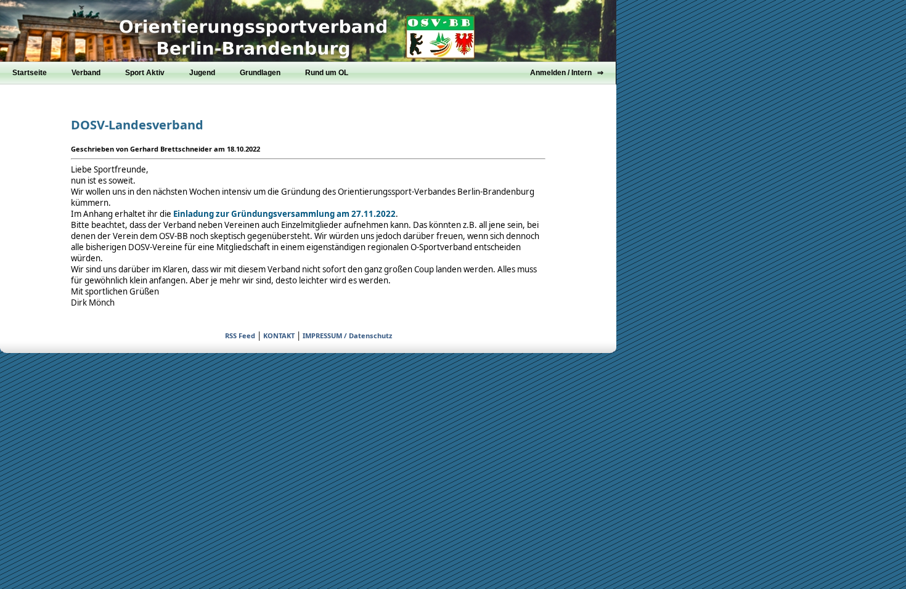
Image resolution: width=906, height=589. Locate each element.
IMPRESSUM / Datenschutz (347, 335)
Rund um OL (326, 72)
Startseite (29, 72)
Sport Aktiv (145, 72)
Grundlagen (260, 72)
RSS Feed (240, 335)
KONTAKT (279, 335)
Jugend (202, 72)
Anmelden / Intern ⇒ (566, 72)
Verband (85, 72)
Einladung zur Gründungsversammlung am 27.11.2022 (284, 213)
